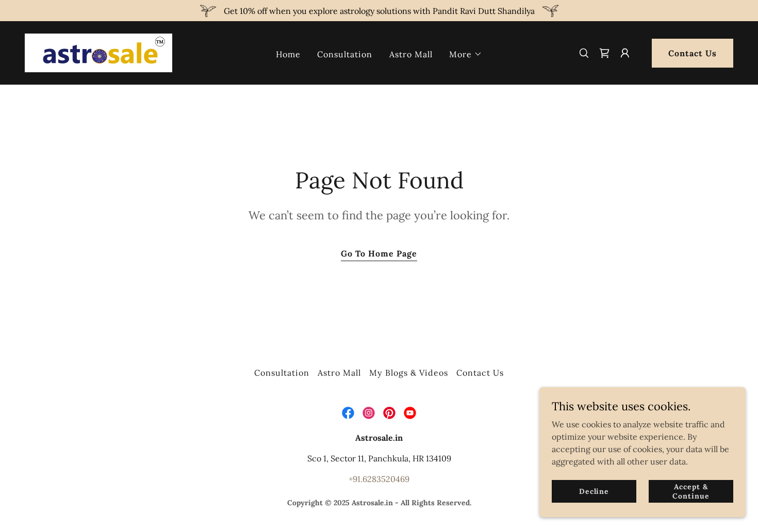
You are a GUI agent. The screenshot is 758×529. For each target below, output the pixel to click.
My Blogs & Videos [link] (408, 372)
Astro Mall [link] (411, 54)
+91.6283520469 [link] (379, 479)
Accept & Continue (690, 491)
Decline (594, 490)
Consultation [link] (344, 54)
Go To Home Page (379, 253)
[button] (465, 54)
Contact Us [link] (480, 372)
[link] (98, 52)
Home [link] (288, 54)
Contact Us (692, 53)
